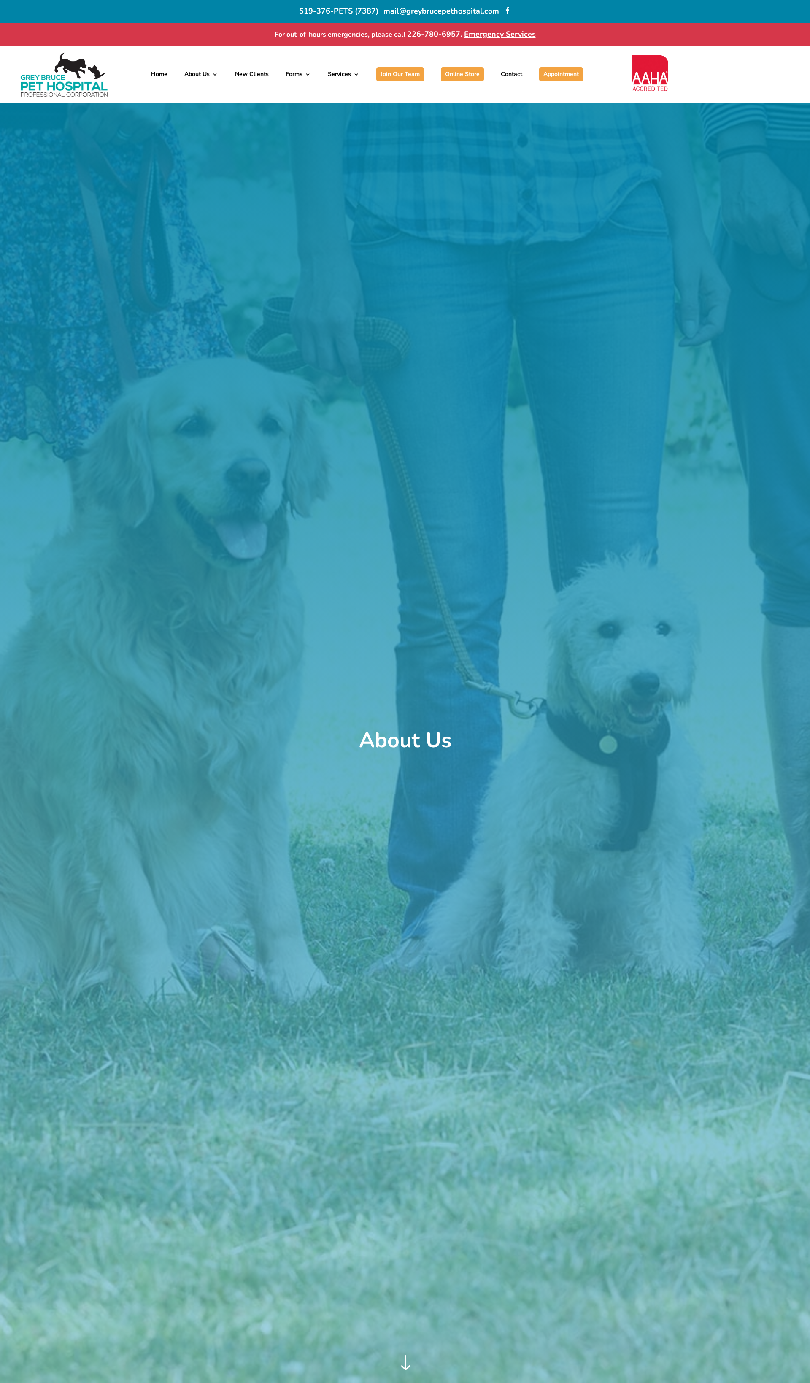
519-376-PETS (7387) (338, 11)
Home (159, 74)
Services (339, 74)
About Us (197, 74)
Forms (294, 74)
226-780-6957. (435, 34)
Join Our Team (400, 74)
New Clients (252, 74)
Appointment (561, 74)
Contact (511, 74)
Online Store (462, 74)
